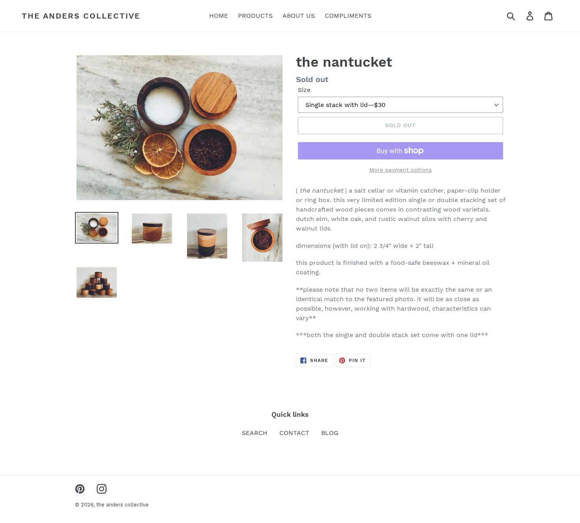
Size (304, 90)
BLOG (330, 433)
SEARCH (255, 433)
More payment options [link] (400, 170)
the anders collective (81, 16)
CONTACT (294, 433)
